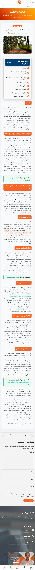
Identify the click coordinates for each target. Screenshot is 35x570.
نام (32, 472)
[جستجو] (3, 6)
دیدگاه (31, 452)
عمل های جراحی (17, 15)
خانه (32, 15)
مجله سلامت (26, 15)
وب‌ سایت (31, 486)
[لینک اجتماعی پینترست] (28, 526)
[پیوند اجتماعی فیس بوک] (33, 526)
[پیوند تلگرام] (24, 526)
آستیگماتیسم (13, 296)
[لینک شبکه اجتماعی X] (30, 526)
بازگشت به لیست (17, 435)
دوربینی (21, 296)
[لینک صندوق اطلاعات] (17, 531)
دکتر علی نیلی (23, 33)
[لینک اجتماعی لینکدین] (26, 526)
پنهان (9, 62)
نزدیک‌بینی (27, 296)
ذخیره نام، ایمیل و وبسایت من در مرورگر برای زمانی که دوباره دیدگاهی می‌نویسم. (19, 495)
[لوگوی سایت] (17, 2)
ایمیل (32, 479)
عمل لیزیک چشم (20, 309)
